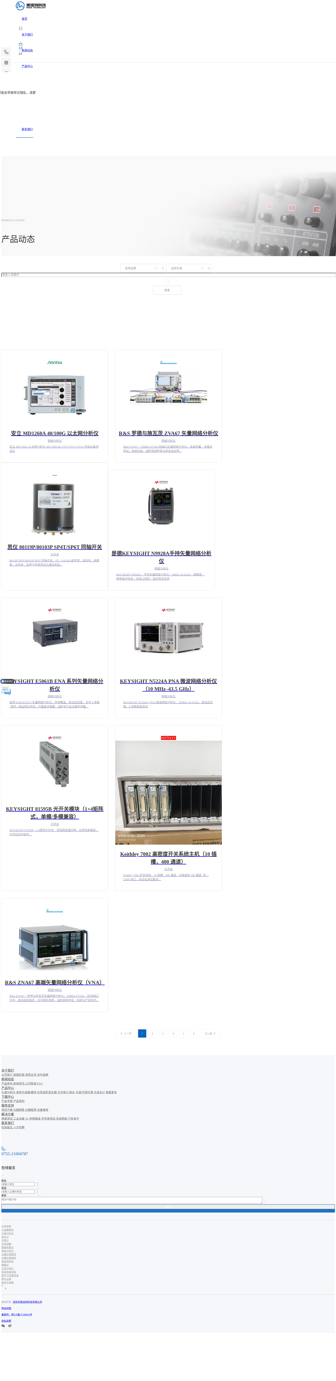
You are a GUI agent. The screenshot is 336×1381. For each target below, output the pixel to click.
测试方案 (7, 1109)
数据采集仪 (7, 1247)
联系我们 (27, 129)
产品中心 (27, 66)
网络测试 (7, 1118)
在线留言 (7, 1127)
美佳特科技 (7, 1261)
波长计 (5, 1237)
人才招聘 (18, 1127)
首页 (24, 18)
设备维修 (42, 1109)
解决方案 (27, 113)
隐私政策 (6, 1321)
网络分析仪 (7, 1251)
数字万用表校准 (10, 1275)
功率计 (5, 1240)
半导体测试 (48, 1118)
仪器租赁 (31, 1109)
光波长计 (99, 1092)
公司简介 (7, 1074)
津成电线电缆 (8, 1272)
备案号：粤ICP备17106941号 (16, 1314)
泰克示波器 (7, 1282)
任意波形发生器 (47, 1092)
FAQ (40, 1083)
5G (27, 1118)
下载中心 (27, 81)
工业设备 (19, 1118)
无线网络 (62, 1118)
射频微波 (35, 1118)
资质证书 (31, 1074)
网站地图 (6, 1308)
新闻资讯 (19, 1083)
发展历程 (19, 1074)
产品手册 (7, 1101)
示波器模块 (7, 1230)
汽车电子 (73, 1118)
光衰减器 (6, 1244)
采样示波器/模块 (26, 1092)
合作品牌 (42, 1074)
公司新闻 (31, 1083)
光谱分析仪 (8, 1092)
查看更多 (111, 1092)
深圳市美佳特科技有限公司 (27, 1302)
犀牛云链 (6, 1279)
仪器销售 (19, 1109)
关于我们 (27, 34)
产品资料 (18, 1101)
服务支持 (27, 97)
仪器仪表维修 (8, 1258)
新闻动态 (27, 50)
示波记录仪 (7, 1268)
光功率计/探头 (66, 1092)
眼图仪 (5, 1265)
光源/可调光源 (84, 1092)
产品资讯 (7, 1083)
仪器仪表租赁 (8, 1254)
